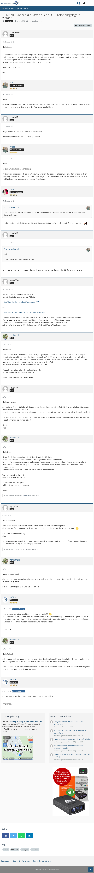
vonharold (26, 496)
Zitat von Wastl (11, 207)
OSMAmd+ (15, 850)
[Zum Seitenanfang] (90, 869)
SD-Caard (35, 850)
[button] (90, 3)
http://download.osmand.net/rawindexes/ (19, 302)
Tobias (56, 727)
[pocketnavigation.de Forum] (10, 3)
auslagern (25, 850)
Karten (5, 850)
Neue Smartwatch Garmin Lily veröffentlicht (72, 739)
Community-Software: (47, 869)
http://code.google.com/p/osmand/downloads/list (22, 312)
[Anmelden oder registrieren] (84, 3)
